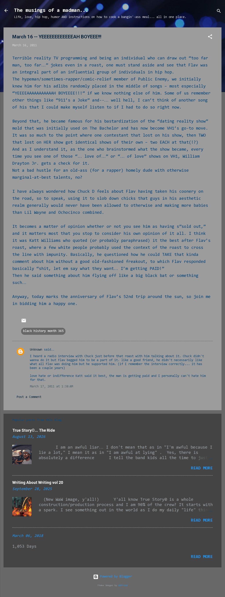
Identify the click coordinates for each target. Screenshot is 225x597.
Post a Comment (29, 397)
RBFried (123, 585)
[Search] (218, 12)
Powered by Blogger (115, 576)
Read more (202, 468)
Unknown (36, 349)
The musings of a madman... (51, 10)
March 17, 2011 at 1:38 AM (51, 386)
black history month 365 (43, 331)
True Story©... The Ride (33, 430)
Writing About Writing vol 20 (37, 482)
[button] (210, 37)
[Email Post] (23, 322)
